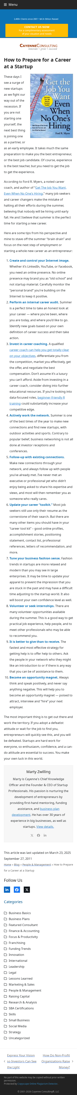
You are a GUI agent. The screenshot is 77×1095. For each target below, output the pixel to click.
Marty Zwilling (38, 771)
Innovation (16, 955)
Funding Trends (20, 949)
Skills (12, 1014)
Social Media (18, 1026)
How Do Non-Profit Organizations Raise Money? (55, 1061)
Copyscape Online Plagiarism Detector (38, 1083)
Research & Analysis (23, 1002)
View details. (45, 827)
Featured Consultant (23, 925)
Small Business (19, 1020)
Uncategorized (19, 1038)
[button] (11, 4)
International (18, 961)
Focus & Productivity (23, 937)
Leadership (16, 967)
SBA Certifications (21, 1008)
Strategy (15, 1032)
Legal (12, 973)
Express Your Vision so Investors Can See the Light (20, 1061)
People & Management (36, 864)
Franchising (17, 943)
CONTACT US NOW (37, 30)
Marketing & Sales (22, 984)
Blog (17, 864)
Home (7, 864)
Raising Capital (19, 996)
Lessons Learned (21, 978)
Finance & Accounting (24, 931)
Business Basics (20, 913)
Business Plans (19, 919)
